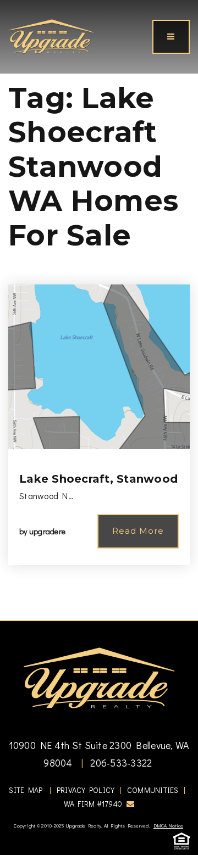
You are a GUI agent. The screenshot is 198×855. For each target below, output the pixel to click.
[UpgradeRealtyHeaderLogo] (99, 677)
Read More (138, 531)
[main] (99, 310)
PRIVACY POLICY (86, 790)
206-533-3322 (120, 762)
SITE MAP (25, 790)
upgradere (47, 531)
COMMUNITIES (153, 790)
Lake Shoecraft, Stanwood (98, 478)
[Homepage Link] (52, 35)
